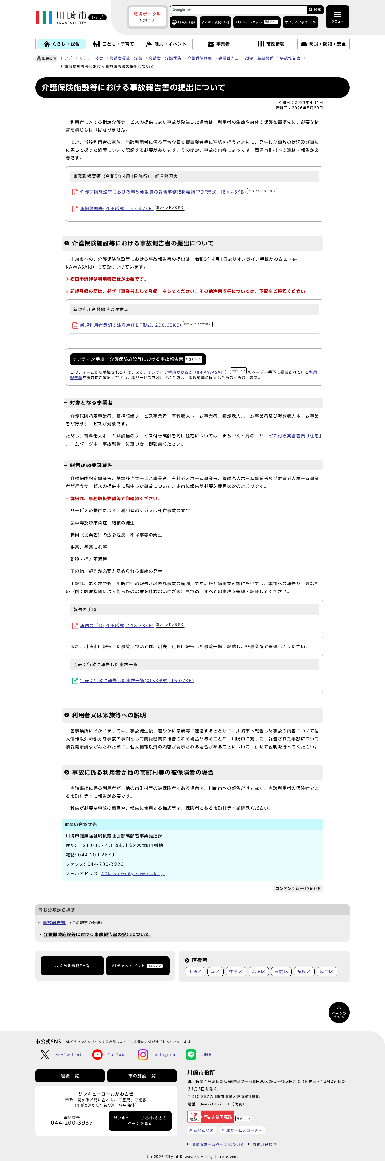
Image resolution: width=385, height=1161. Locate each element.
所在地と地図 (201, 1130)
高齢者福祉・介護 (126, 58)
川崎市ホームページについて (218, 1144)
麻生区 (327, 972)
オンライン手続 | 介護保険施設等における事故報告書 (137, 359)
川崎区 (195, 972)
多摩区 (304, 972)
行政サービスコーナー (242, 1130)
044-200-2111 (215, 1104)
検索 (317, 10)
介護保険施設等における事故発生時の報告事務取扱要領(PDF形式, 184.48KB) (178, 192)
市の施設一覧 (142, 1076)
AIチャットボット (256, 21)
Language (187, 22)
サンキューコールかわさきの (140, 1120)
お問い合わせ (264, 1144)
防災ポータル (147, 17)
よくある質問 (215, 22)
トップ (66, 58)
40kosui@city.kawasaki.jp (133, 874)
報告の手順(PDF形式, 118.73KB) (132, 625)
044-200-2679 (96, 855)
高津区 (259, 972)
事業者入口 (228, 58)
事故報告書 (290, 58)
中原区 (236, 972)
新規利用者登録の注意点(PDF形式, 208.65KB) (145, 325)
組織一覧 (70, 1076)
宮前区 (281, 972)
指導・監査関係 (259, 58)
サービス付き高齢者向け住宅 (289, 436)
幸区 (215, 972)
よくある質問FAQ (72, 966)
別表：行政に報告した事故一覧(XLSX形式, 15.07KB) (137, 680)
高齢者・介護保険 (165, 58)
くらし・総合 (91, 58)
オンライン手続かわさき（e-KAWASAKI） (196, 372)
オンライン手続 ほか (300, 22)
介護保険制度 (200, 58)
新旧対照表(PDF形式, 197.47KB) (132, 208)
